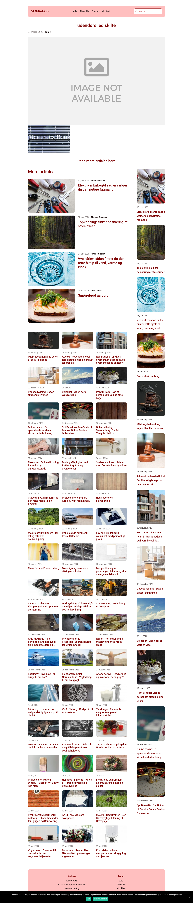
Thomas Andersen (99, 217)
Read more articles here (96, 161)
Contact (106, 11)
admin (48, 32)
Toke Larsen (96, 290)
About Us (84, 11)
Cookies (95, 11)
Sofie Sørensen (98, 180)
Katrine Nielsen (98, 254)
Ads (75, 11)
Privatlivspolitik (100, 899)
